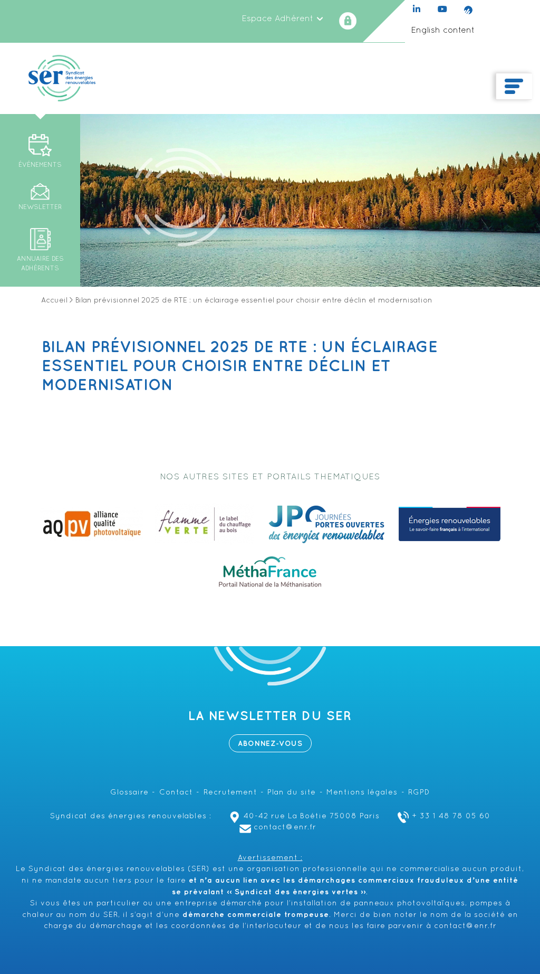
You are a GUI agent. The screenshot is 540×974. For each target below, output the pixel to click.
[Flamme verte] (204, 524)
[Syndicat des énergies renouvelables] (61, 78)
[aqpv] (91, 524)
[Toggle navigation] (514, 86)
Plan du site (291, 792)
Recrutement (230, 792)
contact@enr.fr (285, 827)
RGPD (419, 792)
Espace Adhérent (279, 19)
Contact (176, 792)
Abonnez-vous (270, 743)
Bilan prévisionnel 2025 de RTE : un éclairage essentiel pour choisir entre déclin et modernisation (240, 366)
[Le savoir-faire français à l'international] (449, 524)
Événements (40, 165)
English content (443, 30)
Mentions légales (362, 792)
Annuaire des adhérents (40, 264)
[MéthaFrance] (270, 571)
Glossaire (129, 792)
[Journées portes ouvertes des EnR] (326, 524)
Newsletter (40, 207)
